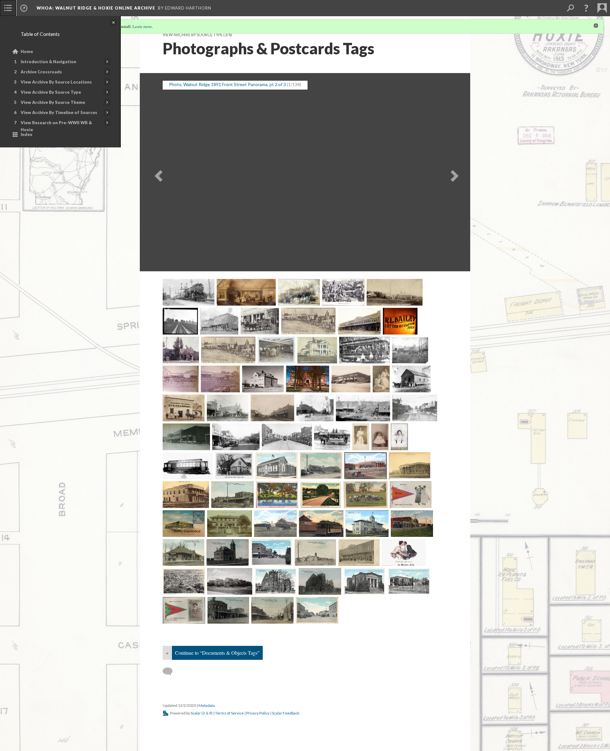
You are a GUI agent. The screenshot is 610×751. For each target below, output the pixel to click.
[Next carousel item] (453, 172)
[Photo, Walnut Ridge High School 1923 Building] (307, 379)
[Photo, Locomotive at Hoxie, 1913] (299, 292)
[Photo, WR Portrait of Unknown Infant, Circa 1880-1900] (380, 436)
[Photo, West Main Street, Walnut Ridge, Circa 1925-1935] (186, 436)
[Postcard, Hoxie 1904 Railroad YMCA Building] (229, 523)
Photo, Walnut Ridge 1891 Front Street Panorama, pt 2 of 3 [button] (227, 84)
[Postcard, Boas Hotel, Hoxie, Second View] (410, 465)
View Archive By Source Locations (56, 82)
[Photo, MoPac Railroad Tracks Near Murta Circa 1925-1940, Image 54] (180, 321)
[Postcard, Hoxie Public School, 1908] (367, 523)
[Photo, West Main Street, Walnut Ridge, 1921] (363, 408)
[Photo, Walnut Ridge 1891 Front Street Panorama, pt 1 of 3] (410, 350)
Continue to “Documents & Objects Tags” (217, 652)
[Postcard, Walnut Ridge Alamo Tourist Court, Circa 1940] (229, 581)
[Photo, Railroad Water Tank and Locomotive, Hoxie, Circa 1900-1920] (308, 321)
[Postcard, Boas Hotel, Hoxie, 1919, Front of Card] (365, 465)
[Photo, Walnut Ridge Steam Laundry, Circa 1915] (184, 408)
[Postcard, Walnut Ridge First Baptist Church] (275, 581)
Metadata (207, 705)
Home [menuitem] (27, 51)
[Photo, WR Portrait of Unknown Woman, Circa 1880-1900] (399, 436)
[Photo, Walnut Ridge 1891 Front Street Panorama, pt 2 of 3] (181, 379)
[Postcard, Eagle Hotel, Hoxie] (186, 494)
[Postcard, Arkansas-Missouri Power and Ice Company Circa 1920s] (321, 465)
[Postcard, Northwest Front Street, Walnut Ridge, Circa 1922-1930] (271, 552)
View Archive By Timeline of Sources (59, 112)
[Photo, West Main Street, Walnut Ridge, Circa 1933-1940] (235, 436)
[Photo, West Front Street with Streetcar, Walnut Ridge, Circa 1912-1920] (227, 408)
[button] (586, 8)
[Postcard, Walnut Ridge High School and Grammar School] (409, 581)
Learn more (142, 26)
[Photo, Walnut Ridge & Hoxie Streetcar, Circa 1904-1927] (364, 350)
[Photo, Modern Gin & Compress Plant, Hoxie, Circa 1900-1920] (394, 292)
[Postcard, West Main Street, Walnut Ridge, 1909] (272, 610)
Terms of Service (229, 713)
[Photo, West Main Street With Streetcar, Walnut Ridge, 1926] (287, 436)
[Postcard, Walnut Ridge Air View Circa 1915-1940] (184, 581)
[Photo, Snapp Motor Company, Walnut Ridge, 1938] (276, 350)
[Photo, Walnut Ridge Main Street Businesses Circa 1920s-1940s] (350, 379)
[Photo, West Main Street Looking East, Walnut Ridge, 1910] (272, 408)
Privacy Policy (257, 713)
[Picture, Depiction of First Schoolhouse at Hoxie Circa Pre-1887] (234, 465)
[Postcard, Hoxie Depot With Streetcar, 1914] (321, 523)
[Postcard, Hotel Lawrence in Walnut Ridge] (184, 523)
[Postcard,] (277, 494)
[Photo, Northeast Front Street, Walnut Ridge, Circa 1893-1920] (219, 321)
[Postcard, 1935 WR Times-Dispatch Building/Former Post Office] (276, 465)
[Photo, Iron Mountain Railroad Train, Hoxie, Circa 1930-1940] (188, 292)
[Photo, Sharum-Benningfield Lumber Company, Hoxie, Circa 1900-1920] (228, 350)
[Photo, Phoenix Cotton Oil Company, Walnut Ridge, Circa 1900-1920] (260, 321)
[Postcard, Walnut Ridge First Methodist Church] (364, 581)
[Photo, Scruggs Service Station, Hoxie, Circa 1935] (181, 350)
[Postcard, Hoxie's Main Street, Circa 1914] (412, 523)
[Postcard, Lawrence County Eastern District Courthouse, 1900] (228, 552)
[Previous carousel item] (156, 172)
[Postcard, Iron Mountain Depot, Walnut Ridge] (183, 552)
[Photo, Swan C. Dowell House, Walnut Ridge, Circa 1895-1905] (317, 350)
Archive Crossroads (41, 71)
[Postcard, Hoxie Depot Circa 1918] (275, 523)
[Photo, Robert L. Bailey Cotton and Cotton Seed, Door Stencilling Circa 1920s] (400, 321)
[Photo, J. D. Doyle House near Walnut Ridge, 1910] (246, 292)
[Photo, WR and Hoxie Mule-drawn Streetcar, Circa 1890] (332, 436)
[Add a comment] (170, 671)
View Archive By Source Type (51, 92)
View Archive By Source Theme (53, 102)
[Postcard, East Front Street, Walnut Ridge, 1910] (232, 494)
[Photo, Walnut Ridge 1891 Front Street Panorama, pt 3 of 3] (220, 379)
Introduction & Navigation (48, 61)
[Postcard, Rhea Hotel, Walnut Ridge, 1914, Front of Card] (359, 552)
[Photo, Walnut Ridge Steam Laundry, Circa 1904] (411, 379)
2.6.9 (207, 713)
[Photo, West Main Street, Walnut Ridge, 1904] (315, 408)
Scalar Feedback (285, 713)
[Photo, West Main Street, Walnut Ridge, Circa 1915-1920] (414, 408)
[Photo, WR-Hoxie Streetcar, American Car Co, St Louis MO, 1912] (188, 465)
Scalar (196, 713)
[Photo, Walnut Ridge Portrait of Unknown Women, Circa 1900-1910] (381, 379)
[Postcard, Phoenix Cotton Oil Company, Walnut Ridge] (315, 552)
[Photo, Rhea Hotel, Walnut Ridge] (359, 321)
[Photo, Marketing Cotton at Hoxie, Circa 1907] (343, 292)
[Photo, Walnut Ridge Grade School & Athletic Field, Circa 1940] (263, 379)
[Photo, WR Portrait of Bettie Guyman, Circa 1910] (360, 436)
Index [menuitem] (26, 134)
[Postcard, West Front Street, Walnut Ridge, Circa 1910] (228, 610)
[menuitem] (8, 8)
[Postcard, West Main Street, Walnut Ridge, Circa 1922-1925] (317, 610)
